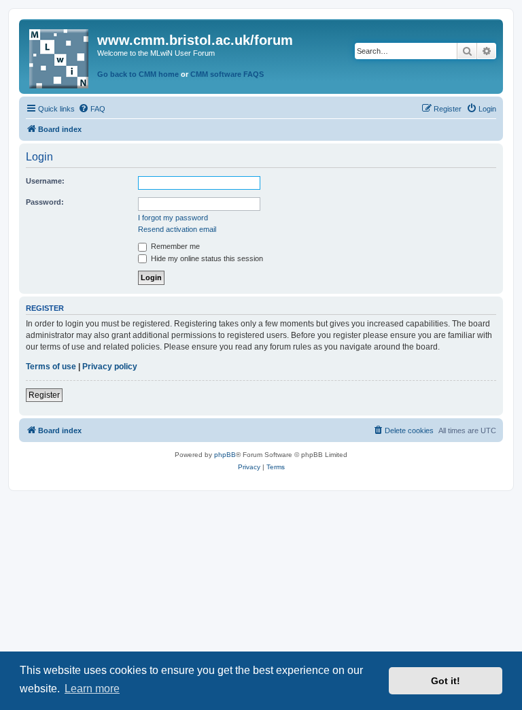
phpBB (225, 454)
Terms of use (51, 366)
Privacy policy (109, 366)
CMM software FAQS (227, 74)
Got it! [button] (445, 680)
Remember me (174, 246)
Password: (45, 202)
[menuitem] (91, 109)
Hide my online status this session (206, 258)
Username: (45, 181)
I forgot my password (173, 218)
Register (44, 395)
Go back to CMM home (138, 74)
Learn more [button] (92, 688)
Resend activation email (177, 229)
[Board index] (59, 56)
